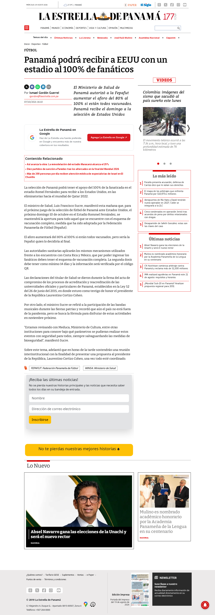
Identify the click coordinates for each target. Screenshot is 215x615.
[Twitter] (26, 86)
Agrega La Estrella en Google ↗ (109, 137)
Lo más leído (164, 176)
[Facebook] (172, 4)
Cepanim (171, 38)
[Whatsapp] (37, 86)
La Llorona (85, 38)
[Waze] (92, 604)
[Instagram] (178, 4)
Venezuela (102, 38)
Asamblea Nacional (149, 38)
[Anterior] (140, 128)
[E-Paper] (130, 5)
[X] (165, 4)
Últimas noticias (164, 239)
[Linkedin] (43, 86)
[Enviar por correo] (48, 86)
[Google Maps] (85, 604)
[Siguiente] (188, 128)
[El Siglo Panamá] (146, 5)
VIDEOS (164, 80)
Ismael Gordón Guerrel (44, 93)
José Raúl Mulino (123, 38)
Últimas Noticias (63, 38)
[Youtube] (185, 4)
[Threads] (159, 4)
